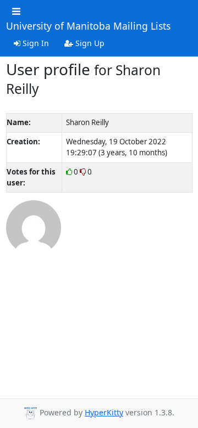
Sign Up (89, 43)
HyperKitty (104, 412)
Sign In (34, 43)
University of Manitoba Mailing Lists (88, 26)
